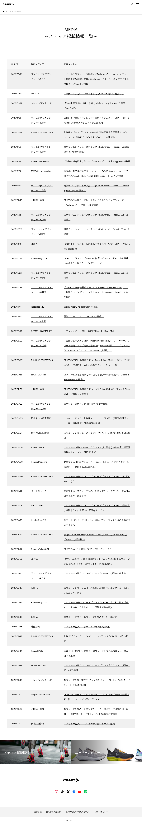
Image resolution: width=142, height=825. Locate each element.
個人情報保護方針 (53, 812)
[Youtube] (79, 791)
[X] (68, 791)
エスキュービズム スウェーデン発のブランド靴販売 (90, 617)
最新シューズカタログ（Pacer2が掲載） (84, 316)
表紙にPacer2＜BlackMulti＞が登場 (81, 306)
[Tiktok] (62, 791)
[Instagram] (56, 791)
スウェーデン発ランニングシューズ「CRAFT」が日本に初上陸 (95, 573)
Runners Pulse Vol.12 (40, 161)
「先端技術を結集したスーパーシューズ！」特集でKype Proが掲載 (97, 161)
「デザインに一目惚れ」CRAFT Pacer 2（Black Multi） (90, 331)
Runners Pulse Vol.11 (40, 549)
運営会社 (38, 812)
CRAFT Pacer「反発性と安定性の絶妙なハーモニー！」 (91, 549)
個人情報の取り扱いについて (78, 812)
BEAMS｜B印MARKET (41, 331)
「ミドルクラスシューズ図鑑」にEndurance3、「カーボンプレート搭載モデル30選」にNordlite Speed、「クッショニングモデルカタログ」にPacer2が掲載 (96, 79)
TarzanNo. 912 (37, 306)
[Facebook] (74, 791)
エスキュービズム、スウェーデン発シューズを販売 (89, 723)
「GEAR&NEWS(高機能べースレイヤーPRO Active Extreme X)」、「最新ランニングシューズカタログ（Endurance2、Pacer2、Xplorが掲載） (96, 292)
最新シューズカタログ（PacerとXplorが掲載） (87, 403)
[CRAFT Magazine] (8, 4)
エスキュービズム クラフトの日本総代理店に (87, 626)
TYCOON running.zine (41, 171)
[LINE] (85, 791)
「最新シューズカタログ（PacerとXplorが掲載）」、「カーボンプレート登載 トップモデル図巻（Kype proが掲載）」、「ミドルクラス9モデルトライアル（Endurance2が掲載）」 (97, 345)
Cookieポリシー (101, 812)
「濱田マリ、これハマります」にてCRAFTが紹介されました (94, 93)
